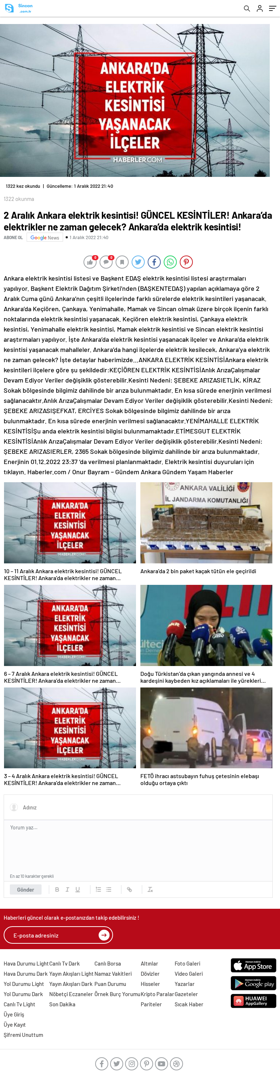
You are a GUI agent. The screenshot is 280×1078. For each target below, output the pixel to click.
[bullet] (109, 889)
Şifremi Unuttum (23, 1034)
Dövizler (150, 973)
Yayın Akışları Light (71, 973)
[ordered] (98, 889)
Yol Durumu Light (24, 983)
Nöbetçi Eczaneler (71, 994)
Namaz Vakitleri (113, 973)
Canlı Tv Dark (64, 963)
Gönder (25, 889)
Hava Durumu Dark (26, 973)
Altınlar (149, 963)
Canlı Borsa (107, 963)
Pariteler (151, 1004)
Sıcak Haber (189, 1004)
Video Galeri (189, 973)
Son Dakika (62, 1004)
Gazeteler (186, 994)
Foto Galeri (187, 963)
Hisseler (150, 983)
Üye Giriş (14, 1014)
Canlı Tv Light (19, 1004)
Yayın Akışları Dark (71, 983)
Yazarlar (185, 983)
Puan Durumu (110, 983)
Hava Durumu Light (26, 963)
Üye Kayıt (15, 1024)
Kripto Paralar (157, 994)
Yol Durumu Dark (23, 994)
